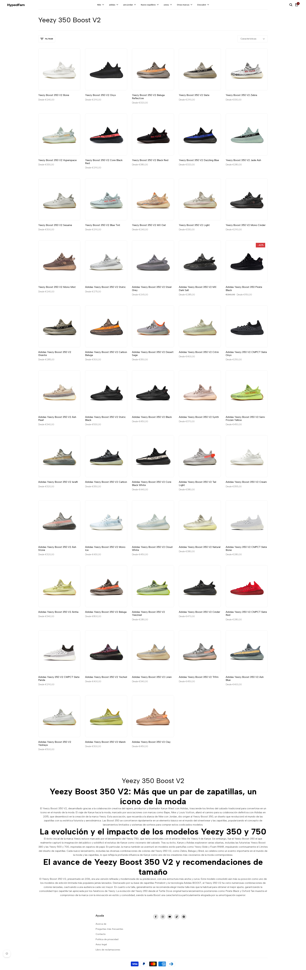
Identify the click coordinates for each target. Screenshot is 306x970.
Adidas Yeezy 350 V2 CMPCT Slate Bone (246, 548)
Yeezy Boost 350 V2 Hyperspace (57, 160)
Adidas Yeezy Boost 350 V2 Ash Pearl (57, 418)
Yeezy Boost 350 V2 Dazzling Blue (199, 160)
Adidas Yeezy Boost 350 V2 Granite (54, 354)
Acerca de (101, 924)
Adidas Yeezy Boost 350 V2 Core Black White (151, 483)
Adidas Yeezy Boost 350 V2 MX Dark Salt (197, 288)
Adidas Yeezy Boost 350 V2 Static (105, 286)
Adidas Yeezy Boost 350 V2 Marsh (105, 741)
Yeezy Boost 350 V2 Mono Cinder (246, 225)
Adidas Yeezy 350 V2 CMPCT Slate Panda (59, 678)
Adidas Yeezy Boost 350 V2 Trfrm (199, 676)
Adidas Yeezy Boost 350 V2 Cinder (199, 611)
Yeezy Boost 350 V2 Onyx (100, 95)
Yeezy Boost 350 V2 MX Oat (149, 225)
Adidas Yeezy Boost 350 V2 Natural (199, 546)
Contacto (101, 934)
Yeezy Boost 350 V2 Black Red (150, 160)
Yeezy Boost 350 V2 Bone (53, 95)
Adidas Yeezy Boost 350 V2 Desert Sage (153, 354)
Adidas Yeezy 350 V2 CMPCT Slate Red (246, 613)
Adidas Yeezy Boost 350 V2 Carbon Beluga (106, 354)
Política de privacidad (107, 939)
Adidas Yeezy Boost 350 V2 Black (152, 416)
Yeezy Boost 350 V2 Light (194, 225)
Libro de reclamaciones (108, 949)
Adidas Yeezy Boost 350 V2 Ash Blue (245, 678)
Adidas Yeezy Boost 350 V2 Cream (246, 481)
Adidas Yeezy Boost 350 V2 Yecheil (106, 676)
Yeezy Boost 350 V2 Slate (194, 95)
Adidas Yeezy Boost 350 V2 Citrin (199, 352)
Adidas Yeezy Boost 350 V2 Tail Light (197, 483)
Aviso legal (101, 944)
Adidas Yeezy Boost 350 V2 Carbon (106, 481)
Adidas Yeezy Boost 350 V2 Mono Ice (105, 548)
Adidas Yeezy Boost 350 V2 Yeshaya (54, 743)
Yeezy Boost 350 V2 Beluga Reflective (148, 97)
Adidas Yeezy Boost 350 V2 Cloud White (152, 548)
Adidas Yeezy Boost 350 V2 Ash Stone (57, 548)
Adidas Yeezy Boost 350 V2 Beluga (106, 611)
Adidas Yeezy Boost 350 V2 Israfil (58, 481)
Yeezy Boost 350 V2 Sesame (55, 225)
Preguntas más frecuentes (109, 929)
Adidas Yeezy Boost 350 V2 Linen (152, 676)
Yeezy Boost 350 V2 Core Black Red (104, 162)
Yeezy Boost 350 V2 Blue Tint (102, 225)
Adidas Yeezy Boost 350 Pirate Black (244, 288)
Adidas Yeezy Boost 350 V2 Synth (199, 416)
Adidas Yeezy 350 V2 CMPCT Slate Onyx (246, 354)
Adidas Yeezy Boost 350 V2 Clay (151, 741)
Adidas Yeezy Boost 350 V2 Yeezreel (148, 613)
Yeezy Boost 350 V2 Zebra (241, 95)
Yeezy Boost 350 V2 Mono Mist (57, 286)
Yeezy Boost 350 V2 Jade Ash (243, 160)
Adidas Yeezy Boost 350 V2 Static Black (105, 418)
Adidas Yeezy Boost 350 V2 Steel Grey (151, 288)
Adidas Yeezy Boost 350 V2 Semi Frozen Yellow (245, 418)
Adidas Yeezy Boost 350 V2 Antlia (58, 611)
